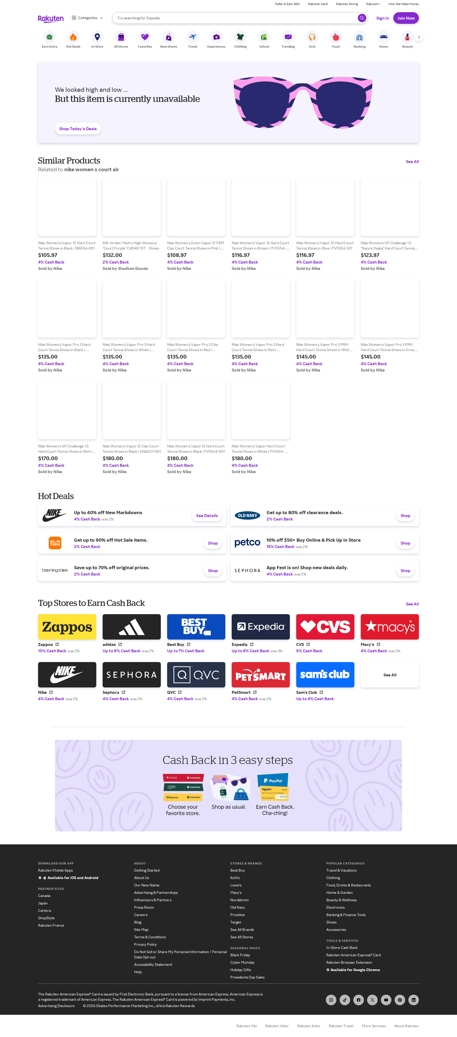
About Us (141, 877)
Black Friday (240, 955)
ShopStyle (46, 918)
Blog (137, 922)
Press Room (144, 907)
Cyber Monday (242, 962)
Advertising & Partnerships (156, 892)
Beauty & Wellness (341, 900)
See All (412, 161)
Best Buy (237, 870)
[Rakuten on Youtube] (386, 1000)
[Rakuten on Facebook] (358, 1000)
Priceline (237, 914)
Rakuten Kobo (308, 1026)
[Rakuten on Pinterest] (400, 1000)
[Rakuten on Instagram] (331, 1000)
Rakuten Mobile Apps (55, 870)
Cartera (44, 910)
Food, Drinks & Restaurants (348, 885)
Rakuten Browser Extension (349, 962)
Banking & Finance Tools (345, 914)
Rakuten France (51, 925)
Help (138, 972)
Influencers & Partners (152, 900)
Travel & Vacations (341, 870)
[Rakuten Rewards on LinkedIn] (413, 1000)
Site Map (141, 929)
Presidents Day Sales (247, 977)
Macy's (235, 892)
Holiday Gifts (240, 969)
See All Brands (242, 929)
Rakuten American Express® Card (353, 955)
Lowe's (235, 885)
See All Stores (241, 937)
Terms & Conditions (150, 937)
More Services (374, 1026)
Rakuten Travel (341, 1026)
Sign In (382, 18)
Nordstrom (239, 900)
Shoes (331, 922)
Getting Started (146, 870)
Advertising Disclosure (56, 1005)
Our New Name (146, 885)
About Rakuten (406, 1026)
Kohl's (235, 877)
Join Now (406, 18)
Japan (43, 903)
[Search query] (362, 18)
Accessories (336, 929)
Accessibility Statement (153, 964)
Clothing (333, 877)
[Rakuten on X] (372, 1000)
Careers (140, 914)
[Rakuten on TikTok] (345, 1000)
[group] (67, 224)
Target (235, 922)
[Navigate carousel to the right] (419, 37)
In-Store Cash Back (342, 947)
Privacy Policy (145, 944)
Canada (44, 895)
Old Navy (237, 907)
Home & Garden (339, 892)
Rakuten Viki (246, 1026)
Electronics (335, 907)
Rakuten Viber (277, 1026)
